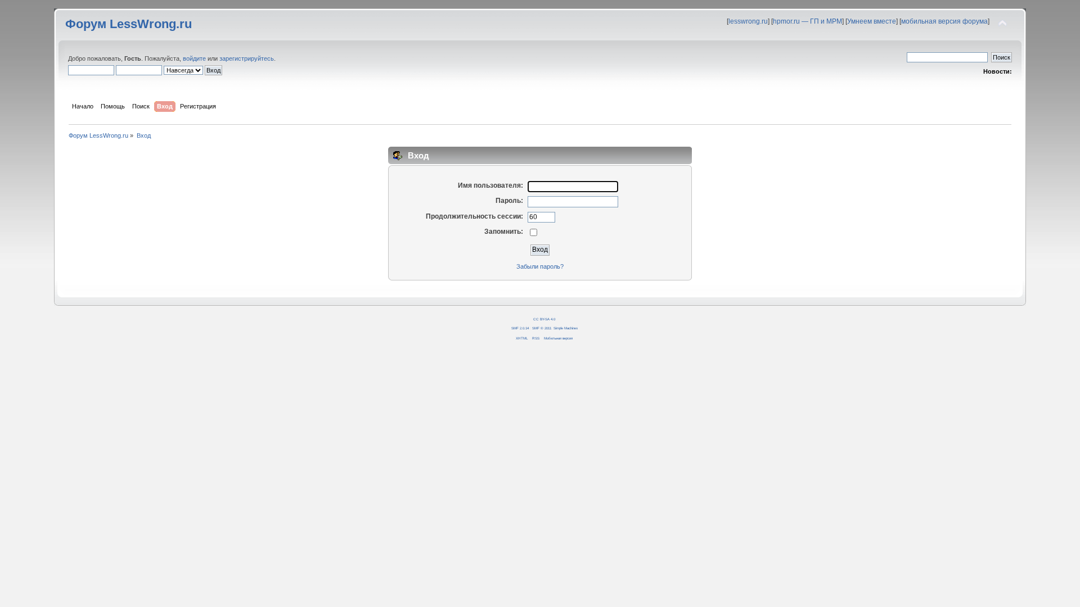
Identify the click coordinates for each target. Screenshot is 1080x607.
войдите (194, 58)
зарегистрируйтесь (246, 58)
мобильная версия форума (944, 21)
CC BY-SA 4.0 (544, 319)
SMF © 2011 (541, 328)
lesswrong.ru (748, 21)
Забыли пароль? (540, 266)
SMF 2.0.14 (520, 328)
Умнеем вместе (871, 21)
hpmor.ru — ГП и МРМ (807, 21)
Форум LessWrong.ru (128, 24)
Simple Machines (566, 328)
